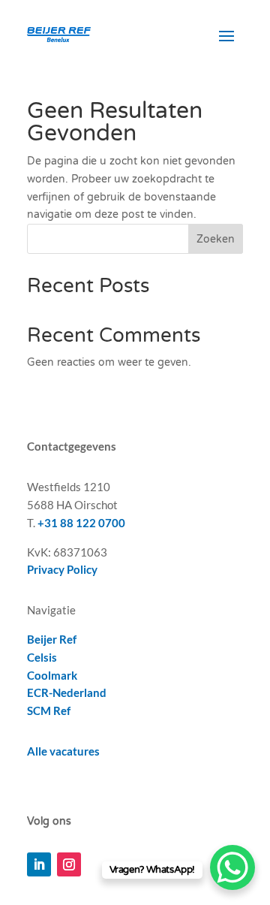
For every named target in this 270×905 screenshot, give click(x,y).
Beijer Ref (51, 639)
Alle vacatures (63, 751)
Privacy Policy (62, 569)
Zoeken (215, 239)
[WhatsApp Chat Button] (232, 867)
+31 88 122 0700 (81, 522)
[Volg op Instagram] (69, 864)
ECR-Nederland (66, 692)
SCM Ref (48, 710)
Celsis (42, 657)
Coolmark (52, 675)
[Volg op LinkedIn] (39, 864)
